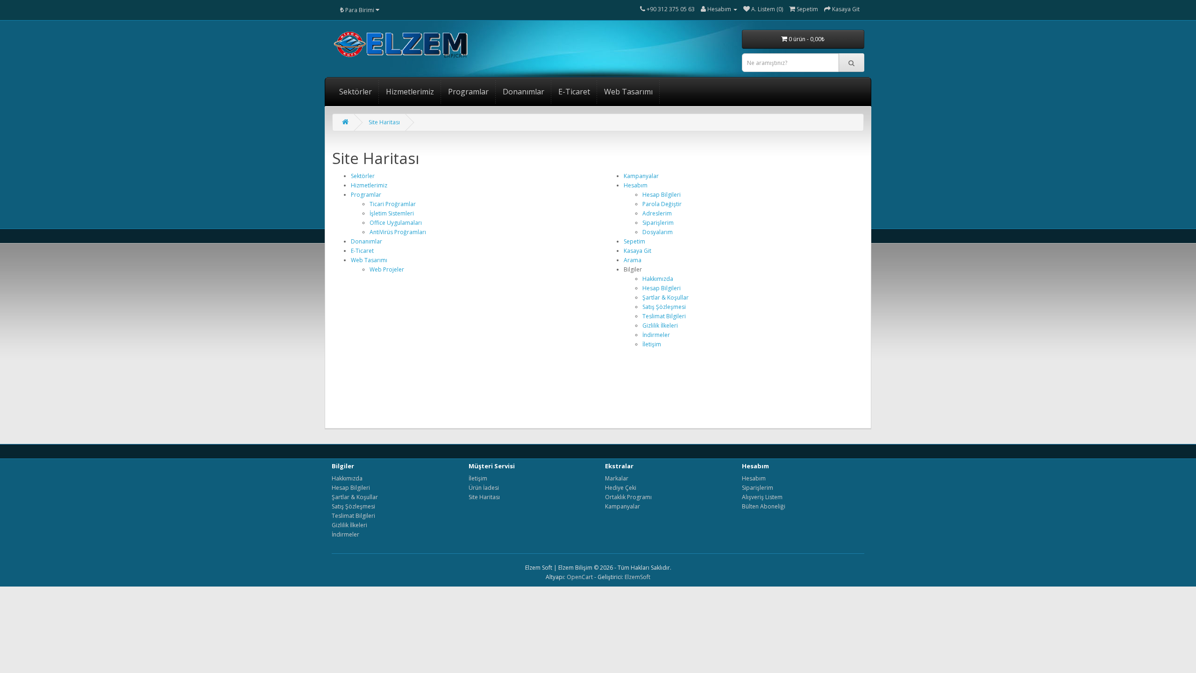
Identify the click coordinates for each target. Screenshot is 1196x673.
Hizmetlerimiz (410, 91)
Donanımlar (523, 91)
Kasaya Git (637, 251)
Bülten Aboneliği (763, 506)
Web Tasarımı (628, 91)
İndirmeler (656, 335)
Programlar (468, 91)
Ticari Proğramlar (393, 204)
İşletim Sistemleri (392, 213)
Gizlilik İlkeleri (660, 325)
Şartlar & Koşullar (665, 297)
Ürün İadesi (484, 488)
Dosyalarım (657, 232)
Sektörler (355, 91)
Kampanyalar (641, 176)
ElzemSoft (637, 577)
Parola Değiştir (662, 204)
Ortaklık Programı (628, 497)
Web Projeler (387, 269)
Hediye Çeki (620, 488)
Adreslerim (657, 213)
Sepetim (634, 241)
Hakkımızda (657, 279)
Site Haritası (384, 122)
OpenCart (580, 577)
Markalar (616, 478)
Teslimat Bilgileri (664, 316)
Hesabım (636, 185)
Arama (632, 260)
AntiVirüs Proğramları (398, 232)
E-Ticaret (574, 91)
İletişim (651, 344)
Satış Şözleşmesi (664, 307)
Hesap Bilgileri (661, 195)
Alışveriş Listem (762, 497)
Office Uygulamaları (396, 223)
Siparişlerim (658, 223)
